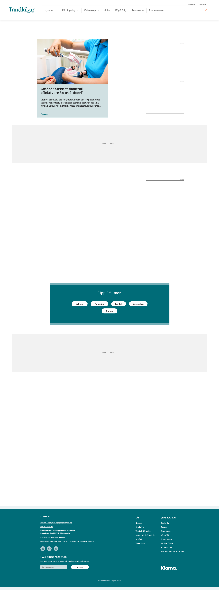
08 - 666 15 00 (46, 527)
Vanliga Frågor (167, 543)
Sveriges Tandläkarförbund (173, 551)
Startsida (165, 523)
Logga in (202, 4)
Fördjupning (68, 10)
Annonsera (138, 10)
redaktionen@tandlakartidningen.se (56, 523)
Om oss (164, 527)
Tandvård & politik (143, 531)
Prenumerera (156, 10)
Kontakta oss (166, 547)
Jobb (107, 10)
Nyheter (49, 10)
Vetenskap (90, 10)
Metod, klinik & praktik (145, 535)
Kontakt (191, 4)
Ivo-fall (138, 539)
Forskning (139, 527)
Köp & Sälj (120, 10)
